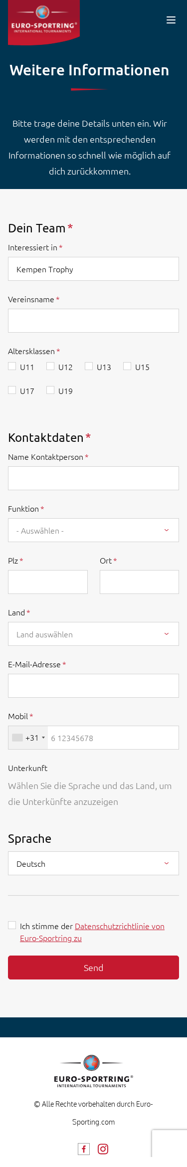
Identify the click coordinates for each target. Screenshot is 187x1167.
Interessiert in (32, 246)
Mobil (18, 715)
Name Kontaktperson (45, 456)
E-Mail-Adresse (34, 663)
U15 (142, 366)
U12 (65, 366)
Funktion (23, 508)
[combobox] (93, 530)
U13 (104, 366)
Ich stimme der (92, 931)
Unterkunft (27, 767)
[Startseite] (44, 22)
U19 (65, 390)
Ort (106, 560)
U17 (27, 390)
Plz (13, 560)
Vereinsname (31, 298)
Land (16, 611)
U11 (27, 366)
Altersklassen (31, 350)
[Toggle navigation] (171, 19)
